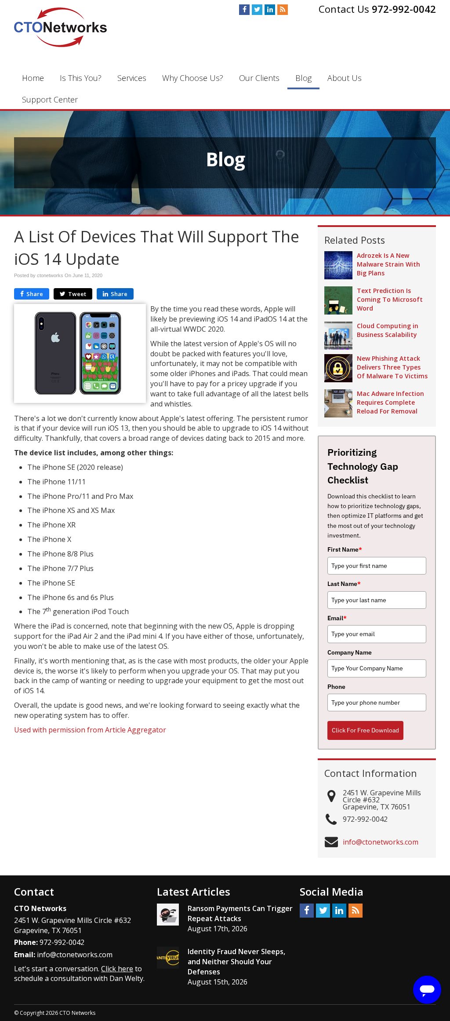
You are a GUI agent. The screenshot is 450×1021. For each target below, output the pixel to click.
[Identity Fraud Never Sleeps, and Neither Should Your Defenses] (168, 958)
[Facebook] (244, 9)
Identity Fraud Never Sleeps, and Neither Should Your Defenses (236, 962)
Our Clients (259, 78)
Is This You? (81, 78)
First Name (344, 549)
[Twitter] (257, 9)
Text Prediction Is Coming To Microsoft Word (390, 299)
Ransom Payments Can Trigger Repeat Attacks (240, 913)
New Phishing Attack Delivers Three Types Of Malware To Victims (392, 367)
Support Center (50, 99)
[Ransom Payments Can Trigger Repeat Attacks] (168, 915)
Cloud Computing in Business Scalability (387, 330)
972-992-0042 (404, 8)
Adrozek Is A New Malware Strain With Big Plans (388, 264)
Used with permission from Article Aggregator (90, 730)
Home (33, 78)
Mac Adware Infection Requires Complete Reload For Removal (390, 402)
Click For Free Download (365, 730)
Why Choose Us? (192, 78)
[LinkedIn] (270, 9)
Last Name (344, 584)
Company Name (349, 652)
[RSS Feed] (282, 9)
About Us (344, 78)
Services (131, 78)
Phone (336, 687)
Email (337, 618)
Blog (303, 78)
